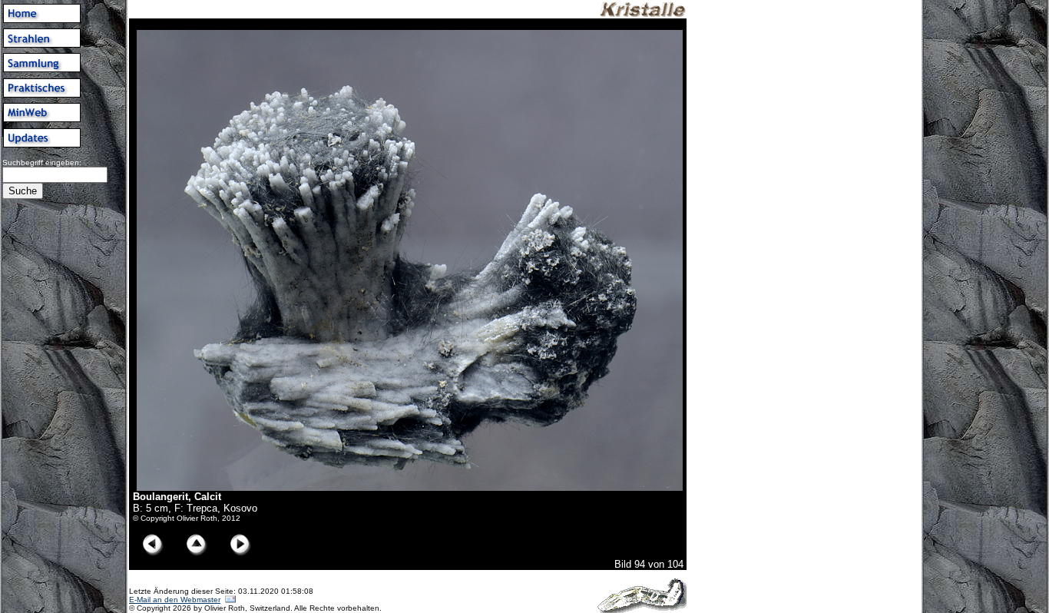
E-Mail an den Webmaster (174, 599)
